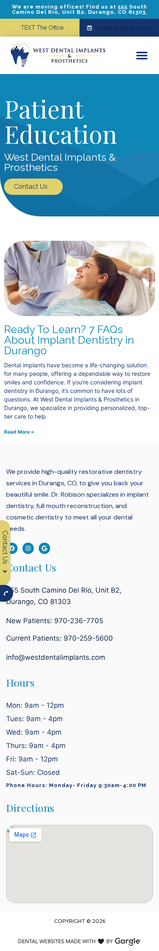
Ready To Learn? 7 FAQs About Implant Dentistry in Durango (69, 340)
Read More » (19, 432)
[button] (141, 55)
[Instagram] (28, 548)
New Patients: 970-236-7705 (54, 621)
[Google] (44, 548)
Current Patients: (59, 638)
